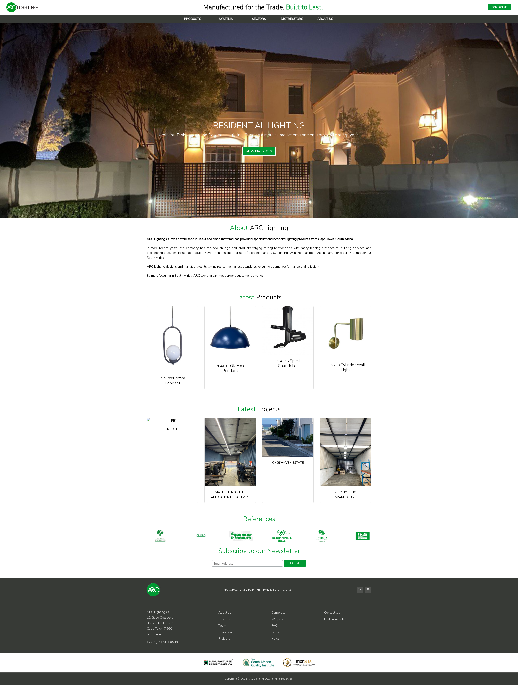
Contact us (499, 7)
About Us (325, 19)
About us (224, 612)
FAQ (274, 625)
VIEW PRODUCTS (259, 151)
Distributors (292, 19)
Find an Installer (335, 619)
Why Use (278, 619)
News (275, 638)
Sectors (259, 19)
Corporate (278, 612)
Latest (275, 632)
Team (222, 625)
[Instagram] (368, 590)
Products (192, 19)
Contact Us (332, 612)
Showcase (225, 632)
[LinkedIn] (360, 590)
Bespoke (224, 619)
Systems (226, 19)
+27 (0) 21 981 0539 (162, 642)
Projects (224, 638)
